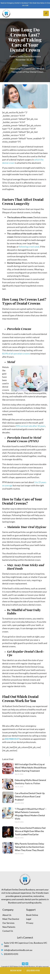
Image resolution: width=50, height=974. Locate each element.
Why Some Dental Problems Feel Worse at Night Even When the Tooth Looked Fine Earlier (30, 831)
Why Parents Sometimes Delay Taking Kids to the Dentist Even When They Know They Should (29, 846)
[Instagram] (26, 963)
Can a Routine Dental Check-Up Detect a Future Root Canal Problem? (30, 796)
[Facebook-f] (23, 963)
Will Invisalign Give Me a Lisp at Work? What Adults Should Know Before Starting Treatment (30, 767)
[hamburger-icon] (46, 13)
